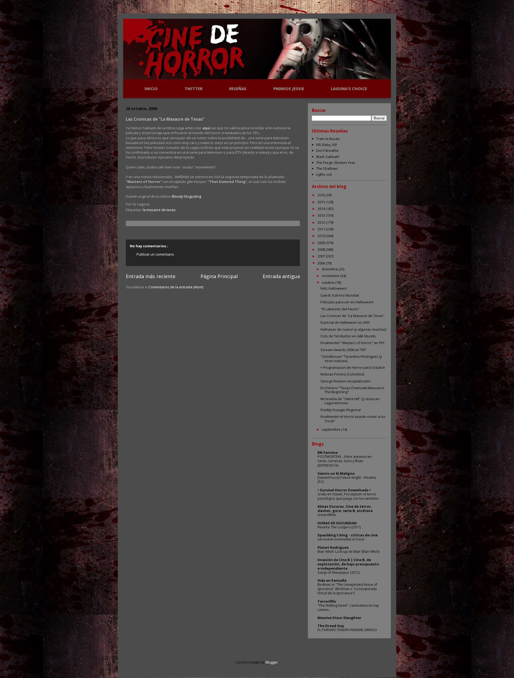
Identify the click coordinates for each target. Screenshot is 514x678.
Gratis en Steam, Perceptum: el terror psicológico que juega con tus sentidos (348, 496)
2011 (322, 229)
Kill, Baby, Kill (326, 144)
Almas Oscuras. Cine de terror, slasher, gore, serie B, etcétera (345, 508)
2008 (322, 249)
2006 (322, 263)
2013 (322, 215)
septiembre (331, 429)
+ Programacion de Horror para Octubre (352, 367)
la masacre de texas (159, 209)
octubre (328, 282)
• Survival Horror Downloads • (344, 490)
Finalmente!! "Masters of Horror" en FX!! (352, 342)
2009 (322, 242)
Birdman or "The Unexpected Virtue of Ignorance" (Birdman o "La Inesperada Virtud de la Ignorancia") (347, 588)
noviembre (331, 275)
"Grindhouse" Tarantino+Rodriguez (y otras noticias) (351, 358)
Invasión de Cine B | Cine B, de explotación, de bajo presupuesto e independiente (348, 564)
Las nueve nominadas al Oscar (341, 539)
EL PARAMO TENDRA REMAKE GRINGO (347, 630)
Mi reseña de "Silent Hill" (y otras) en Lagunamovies (350, 401)
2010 (322, 235)
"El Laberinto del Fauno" (340, 309)
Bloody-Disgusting (186, 196)
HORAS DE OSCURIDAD (337, 523)
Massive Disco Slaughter (339, 617)
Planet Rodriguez (333, 547)
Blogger (272, 662)
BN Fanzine (328, 452)
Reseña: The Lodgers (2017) (339, 527)
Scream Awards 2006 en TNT (343, 349)
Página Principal (219, 276)
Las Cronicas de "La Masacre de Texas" (352, 315)
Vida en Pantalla (332, 580)
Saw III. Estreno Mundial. (340, 295)
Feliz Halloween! (333, 288)
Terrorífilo (327, 601)
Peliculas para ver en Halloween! (347, 302)
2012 (322, 222)
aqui (206, 128)
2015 (322, 202)
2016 (322, 195)
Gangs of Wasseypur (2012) (339, 572)
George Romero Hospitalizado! (345, 381)
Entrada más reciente (150, 276)
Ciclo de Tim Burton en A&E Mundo (348, 336)
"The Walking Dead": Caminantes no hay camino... (348, 607)
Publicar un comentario (155, 254)
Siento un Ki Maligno (336, 473)
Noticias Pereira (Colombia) (342, 374)
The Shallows (327, 168)
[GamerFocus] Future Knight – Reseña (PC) (347, 479)
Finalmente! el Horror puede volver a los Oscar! (353, 418)
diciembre (330, 269)
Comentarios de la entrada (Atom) (176, 287)
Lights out (324, 174)
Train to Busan (328, 138)
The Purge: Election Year (335, 162)
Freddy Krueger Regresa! (340, 409)
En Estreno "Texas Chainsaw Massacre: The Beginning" (352, 390)
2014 (322, 208)
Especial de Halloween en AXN (345, 322)
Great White (327, 515)
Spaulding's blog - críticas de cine (348, 535)
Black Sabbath (327, 156)
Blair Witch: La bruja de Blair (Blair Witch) (348, 551)
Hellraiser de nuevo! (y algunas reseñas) (353, 329)
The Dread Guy (331, 625)
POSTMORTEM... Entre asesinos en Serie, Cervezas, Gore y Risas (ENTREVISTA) (345, 460)
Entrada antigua (281, 276)
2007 (322, 256)
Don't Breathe (327, 150)
